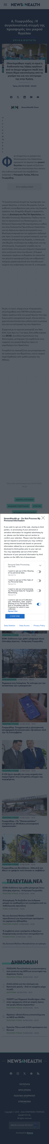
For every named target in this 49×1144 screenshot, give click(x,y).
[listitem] (24, 565)
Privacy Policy (39, 625)
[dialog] (24, 572)
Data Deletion (9, 625)
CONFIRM (15, 616)
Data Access (24, 625)
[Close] (43, 518)
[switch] (39, 571)
